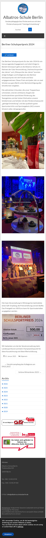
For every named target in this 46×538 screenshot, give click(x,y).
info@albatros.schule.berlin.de (17, 494)
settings (20, 527)
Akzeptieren (8, 534)
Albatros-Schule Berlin (23, 17)
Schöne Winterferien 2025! (29, 372)
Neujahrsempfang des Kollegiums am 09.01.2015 (18, 365)
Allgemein (23, 356)
